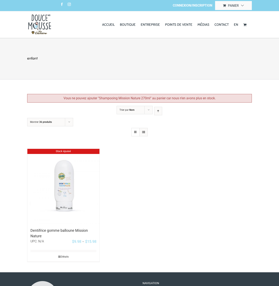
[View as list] (143, 132)
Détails (65, 256)
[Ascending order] (158, 111)
